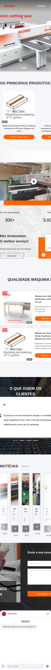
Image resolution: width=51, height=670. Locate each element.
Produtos (41, 6)
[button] (15, 440)
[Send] (48, 666)
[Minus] (47, 613)
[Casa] (9, 6)
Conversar (11, 256)
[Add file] (3, 666)
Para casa (27, 6)
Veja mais (25, 466)
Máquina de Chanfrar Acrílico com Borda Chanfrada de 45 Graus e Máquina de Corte (19, 128)
